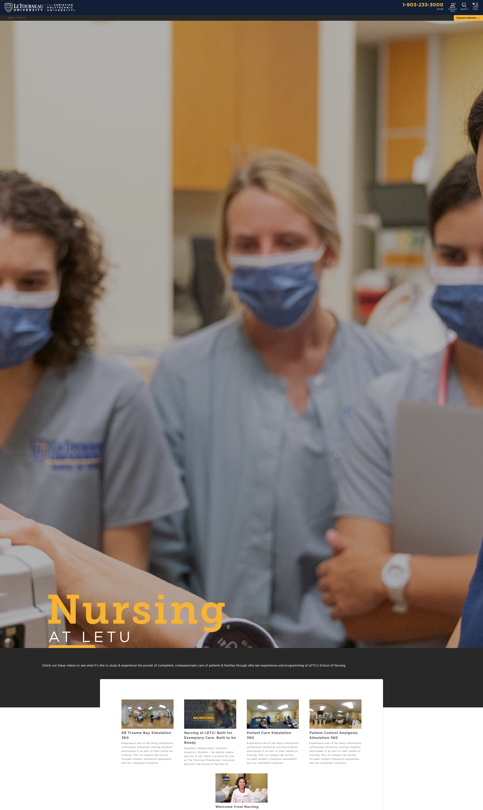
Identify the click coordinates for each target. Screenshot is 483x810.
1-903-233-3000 (422, 4)
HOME (11, 18)
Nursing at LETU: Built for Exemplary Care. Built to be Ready (210, 738)
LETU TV (21, 18)
